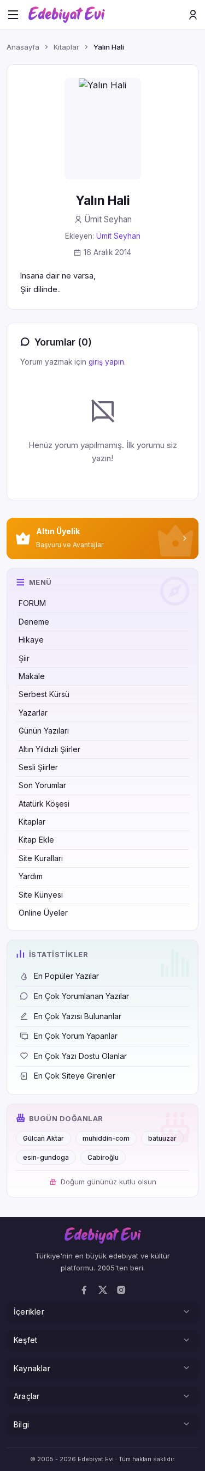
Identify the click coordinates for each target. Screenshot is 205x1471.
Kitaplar (32, 821)
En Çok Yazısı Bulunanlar (77, 1016)
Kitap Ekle (36, 839)
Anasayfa (23, 47)
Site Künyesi (41, 894)
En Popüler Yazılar (66, 975)
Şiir (24, 658)
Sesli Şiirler (38, 767)
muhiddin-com (106, 1138)
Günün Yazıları (44, 730)
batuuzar (162, 1138)
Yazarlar (33, 712)
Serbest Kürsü (44, 694)
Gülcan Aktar (43, 1138)
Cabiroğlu (103, 1157)
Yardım (31, 876)
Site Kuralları (41, 858)
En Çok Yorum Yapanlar (76, 1035)
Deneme (34, 621)
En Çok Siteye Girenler (74, 1075)
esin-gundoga (46, 1157)
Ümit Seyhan (118, 236)
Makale (32, 676)
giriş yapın (106, 362)
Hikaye (31, 639)
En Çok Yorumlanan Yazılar (81, 996)
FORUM (32, 603)
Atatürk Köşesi (44, 803)
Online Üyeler (43, 912)
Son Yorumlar (42, 785)
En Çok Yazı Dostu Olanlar (80, 1056)
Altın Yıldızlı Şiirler (49, 749)
